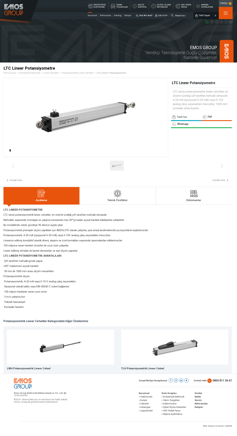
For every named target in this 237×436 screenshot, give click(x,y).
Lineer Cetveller (51, 73)
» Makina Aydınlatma (172, 414)
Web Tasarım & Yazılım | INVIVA (217, 426)
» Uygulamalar (146, 410)
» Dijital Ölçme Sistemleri (174, 407)
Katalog (117, 15)
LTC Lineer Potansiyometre (111, 73)
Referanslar (105, 15)
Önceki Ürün (16, 180)
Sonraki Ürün (219, 180)
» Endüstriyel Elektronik (173, 397)
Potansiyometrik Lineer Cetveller (78, 73)
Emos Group (9, 73)
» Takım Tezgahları (171, 400)
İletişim (127, 15)
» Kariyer (143, 400)
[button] (10, 150)
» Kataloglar (145, 407)
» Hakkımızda (145, 397)
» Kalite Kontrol (169, 403)
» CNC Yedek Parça (171, 410)
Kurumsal (92, 15)
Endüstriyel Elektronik (29, 73)
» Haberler (144, 403)
